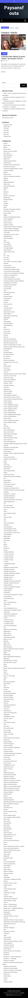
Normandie (6, 687)
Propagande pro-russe (9, 765)
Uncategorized (7, 914)
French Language (8, 403)
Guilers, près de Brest (9, 457)
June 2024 (6, 130)
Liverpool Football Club (9, 616)
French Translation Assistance (11, 420)
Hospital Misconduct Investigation (12, 476)
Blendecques (7, 197)
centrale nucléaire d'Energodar (11, 228)
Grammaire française (9, 449)
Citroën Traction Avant (9, 252)
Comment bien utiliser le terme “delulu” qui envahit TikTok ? (13, 58)
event (5, 364)
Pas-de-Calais (7, 730)
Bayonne (6, 180)
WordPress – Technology (10, 958)
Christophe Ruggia (8, 248)
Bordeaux (6, 203)
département (7, 317)
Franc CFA (6, 387)
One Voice (6, 709)
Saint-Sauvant (7, 827)
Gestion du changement (9, 441)
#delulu (4, 53)
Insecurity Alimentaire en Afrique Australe (14, 490)
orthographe (7, 714)
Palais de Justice (8, 718)
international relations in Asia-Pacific (13, 499)
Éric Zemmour (7, 356)
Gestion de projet (8, 439)
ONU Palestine (7, 710)
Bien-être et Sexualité (9, 195)
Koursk (5, 546)
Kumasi (5, 550)
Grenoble (6, 455)
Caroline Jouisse (8, 223)
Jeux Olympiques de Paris (10, 530)
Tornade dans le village (9, 892)
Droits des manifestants (10, 339)
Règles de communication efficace (12, 786)
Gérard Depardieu (8, 436)
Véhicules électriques (9, 927)
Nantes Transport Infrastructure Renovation (14, 668)
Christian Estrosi (8, 246)
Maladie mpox (7, 631)
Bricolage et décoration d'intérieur (12, 209)
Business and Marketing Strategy (12, 217)
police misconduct (8, 745)
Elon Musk (6, 350)
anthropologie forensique (10, 161)
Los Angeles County (9, 621)
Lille (5, 606)
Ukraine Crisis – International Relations (13, 908)
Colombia (6, 263)
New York (6, 674)
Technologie (7, 877)
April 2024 (6, 134)
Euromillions (7, 358)
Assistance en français (9, 166)
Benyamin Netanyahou (9, 186)
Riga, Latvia (6, 805)
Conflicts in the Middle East (10, 275)
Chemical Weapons (8, 238)
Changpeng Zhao (8, 236)
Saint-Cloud (6, 819)
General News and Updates (10, 434)
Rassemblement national (10, 774)
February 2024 (7, 136)
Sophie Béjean (7, 865)
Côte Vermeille (7, 288)
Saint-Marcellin (7, 823)
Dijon (5, 327)
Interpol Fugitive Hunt (9, 501)
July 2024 (6, 128)
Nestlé (5, 670)
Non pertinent (7, 683)
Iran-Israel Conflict (8, 505)
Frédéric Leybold (8, 391)
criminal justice (7, 298)
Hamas (5, 463)
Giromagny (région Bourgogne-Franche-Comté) (15, 443)
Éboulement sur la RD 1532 (10, 341)
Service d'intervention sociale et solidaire (14, 846)
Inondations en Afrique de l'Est (11, 488)
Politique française (8, 751)
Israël (5, 511)
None (5, 685)
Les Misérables (8, 596)
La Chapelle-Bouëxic (9, 552)
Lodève (5, 618)
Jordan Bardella (7, 534)
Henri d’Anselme (8, 466)
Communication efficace (10, 267)
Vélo (5, 929)
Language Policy (8, 579)
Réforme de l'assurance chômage (12, 780)
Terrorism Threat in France (10, 883)
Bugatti (5, 215)
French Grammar (8, 401)
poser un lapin (7, 759)
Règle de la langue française (11, 782)
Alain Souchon (7, 149)
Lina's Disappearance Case (10, 608)
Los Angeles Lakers (9, 623)
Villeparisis (6, 933)
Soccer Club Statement (9, 861)
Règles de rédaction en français (12, 790)
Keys (5, 542)
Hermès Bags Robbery (9, 470)
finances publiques (8, 381)
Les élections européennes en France (13, 594)
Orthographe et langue (9, 716)
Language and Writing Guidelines (12, 573)
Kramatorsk (6, 548)
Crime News (7, 294)
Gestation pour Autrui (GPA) (10, 437)
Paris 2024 (6, 726)
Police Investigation (9, 743)
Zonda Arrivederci (8, 982)
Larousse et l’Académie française (12, 587)
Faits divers (7, 368)
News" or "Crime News (9, 676)
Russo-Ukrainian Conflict (10, 815)
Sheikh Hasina (7, 852)
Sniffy (5, 860)
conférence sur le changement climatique (14, 273)
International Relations (9, 497)
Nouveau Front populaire (10, 693)
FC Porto (6, 372)
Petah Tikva (6, 740)
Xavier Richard (7, 976)
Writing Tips (7, 974)
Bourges (6, 205)
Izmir (5, 515)
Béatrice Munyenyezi (9, 182)
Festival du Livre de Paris (10, 375)
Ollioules (6, 703)
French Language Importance (11, 406)
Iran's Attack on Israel (9, 507)
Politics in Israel (8, 749)
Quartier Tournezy (8, 769)
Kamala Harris (7, 536)
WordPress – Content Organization (12, 956)
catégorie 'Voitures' (8, 224)
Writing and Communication (10, 972)
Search (4, 82)
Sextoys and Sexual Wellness (11, 848)
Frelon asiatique (8, 393)
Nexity (5, 678)
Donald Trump (7, 333)
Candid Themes (18, 995)
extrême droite (7, 366)
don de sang (7, 331)
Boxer (5, 207)
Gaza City (6, 426)
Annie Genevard (7, 157)
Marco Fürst (7, 643)
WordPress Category (9, 960)
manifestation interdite (9, 637)
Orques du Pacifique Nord (10, 712)
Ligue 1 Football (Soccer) (10, 602)
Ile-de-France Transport (9, 484)
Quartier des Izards (8, 767)
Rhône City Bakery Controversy (11, 803)
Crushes (6, 302)
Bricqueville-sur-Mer (9, 211)
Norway (5, 689)
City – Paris (6, 255)
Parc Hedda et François (9, 722)
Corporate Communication (10, 285)
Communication (7, 265)
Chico (5, 240)
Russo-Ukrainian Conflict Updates (12, 817)
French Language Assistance (11, 405)
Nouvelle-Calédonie (8, 697)
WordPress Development (10, 966)
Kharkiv (5, 544)
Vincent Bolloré (7, 937)
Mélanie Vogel (7, 650)
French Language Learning (10, 408)
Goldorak (6, 445)
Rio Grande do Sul (8, 807)
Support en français (8, 873)
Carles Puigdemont (8, 219)
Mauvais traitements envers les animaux (14, 649)
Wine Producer (7, 949)
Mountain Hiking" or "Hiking (10, 660)
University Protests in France (11, 916)
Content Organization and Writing (12, 279)
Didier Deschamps (8, 323)
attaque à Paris (7, 174)
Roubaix (6, 809)
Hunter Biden (7, 482)
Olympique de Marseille (10, 705)
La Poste (6, 561)
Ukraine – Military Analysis (10, 904)
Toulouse (6, 894)
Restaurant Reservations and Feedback (13, 802)
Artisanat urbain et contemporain (12, 164)
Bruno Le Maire (7, 213)
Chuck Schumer (7, 250)
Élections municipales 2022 (10, 343)
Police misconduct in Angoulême (12, 747)
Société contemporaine (9, 863)
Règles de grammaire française (11, 788)
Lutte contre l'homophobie (10, 625)
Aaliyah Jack (7, 145)
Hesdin (5, 472)
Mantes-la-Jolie (8, 639)
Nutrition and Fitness (9, 699)
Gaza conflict (7, 428)
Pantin (5, 720)
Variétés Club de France (10, 923)
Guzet (5, 461)
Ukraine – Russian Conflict (10, 906)
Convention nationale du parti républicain (14, 281)
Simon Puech (7, 854)
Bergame (6, 188)
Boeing (5, 201)
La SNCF (6, 565)
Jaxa (5, 519)
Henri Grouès (7, 468)
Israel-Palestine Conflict (10, 513)
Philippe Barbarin (8, 741)
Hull (5, 478)
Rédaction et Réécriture (9, 778)
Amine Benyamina (8, 155)
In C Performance (8, 486)
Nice (5, 680)
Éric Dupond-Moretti (9, 354)
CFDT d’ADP (7, 232)
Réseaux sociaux (8, 798)
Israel (5, 509)
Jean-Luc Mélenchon (9, 523)
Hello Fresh (6, 465)
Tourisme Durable (8, 896)
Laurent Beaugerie (8, 588)
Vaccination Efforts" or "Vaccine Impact (13, 920)
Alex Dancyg (7, 153)
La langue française (8, 558)
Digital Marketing (8, 325)
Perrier (5, 736)
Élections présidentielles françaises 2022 (14, 346)
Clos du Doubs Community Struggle (12, 261)
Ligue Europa (7, 604)
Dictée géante (7, 321)
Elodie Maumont (8, 348)
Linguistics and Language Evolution (12, 610)
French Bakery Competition (10, 395)
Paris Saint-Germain (9, 728)
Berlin (5, 190)
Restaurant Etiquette (9, 800)
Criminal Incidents (8, 296)
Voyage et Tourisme (9, 947)
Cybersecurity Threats (9, 312)
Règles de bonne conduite (10, 784)
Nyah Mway (6, 701)
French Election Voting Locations (12, 397)
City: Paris (6, 257)
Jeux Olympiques (8, 527)
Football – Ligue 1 (8, 383)
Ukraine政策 (7, 912)
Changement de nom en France (11, 234)
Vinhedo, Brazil (7, 939)
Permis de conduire (8, 734)
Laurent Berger (7, 590)
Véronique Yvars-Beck (9, 931)
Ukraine (5, 902)
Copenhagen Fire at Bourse (10, 283)
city (4, 254)
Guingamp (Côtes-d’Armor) (10, 459)
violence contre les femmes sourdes (13, 941)
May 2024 (6, 132)
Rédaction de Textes (9, 776)
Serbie (5, 842)
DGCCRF (6, 319)
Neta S (5, 672)
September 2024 (8, 125)
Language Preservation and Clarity (12, 581)
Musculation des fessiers (10, 662)
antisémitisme (7, 163)
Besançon (6, 192)
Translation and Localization (11, 898)
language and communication (11, 567)
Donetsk (6, 335)
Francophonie (7, 389)
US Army (6, 918)
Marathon (6, 641)
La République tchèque (9, 563)
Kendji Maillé (7, 538)
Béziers (6, 194)
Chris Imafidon (7, 244)
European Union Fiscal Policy (11, 362)
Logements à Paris (8, 619)
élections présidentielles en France (12, 344)
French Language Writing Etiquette (12, 414)
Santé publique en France (10, 834)
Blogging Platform (8, 199)
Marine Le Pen (7, 645)
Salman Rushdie (8, 829)
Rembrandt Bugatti (8, 792)
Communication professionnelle (12, 271)
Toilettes (6, 891)
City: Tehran (6, 259)
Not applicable (7, 691)
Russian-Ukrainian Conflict (10, 811)
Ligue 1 (5, 600)
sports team (7, 867)
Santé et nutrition (8, 832)
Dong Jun (6, 337)
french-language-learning (10, 422)
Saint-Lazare (7, 821)
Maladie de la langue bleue (10, 629)
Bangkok (6, 178)
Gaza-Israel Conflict (8, 432)
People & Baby (7, 732)
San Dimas (6, 830)
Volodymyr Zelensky (9, 945)
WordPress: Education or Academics (13, 970)
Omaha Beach (7, 707)
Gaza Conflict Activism (9, 430)
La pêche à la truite (8, 559)
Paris (5, 724)
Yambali (5, 978)
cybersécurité (7, 310)
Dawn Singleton (7, 314)
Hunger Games (7, 480)
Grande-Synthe (7, 451)
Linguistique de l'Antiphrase (10, 614)
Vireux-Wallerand (8, 943)
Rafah (5, 771)
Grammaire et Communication (11, 447)
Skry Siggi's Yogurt (8, 858)
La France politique (8, 556)
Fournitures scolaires (9, 385)
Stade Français (7, 869)
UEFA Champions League (10, 900)
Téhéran (6, 881)
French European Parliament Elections (13, 399)
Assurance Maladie (8, 170)
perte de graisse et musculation (12, 738)
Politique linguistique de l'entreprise (13, 753)
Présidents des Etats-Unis (10, 761)
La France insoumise (9, 554)
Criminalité (6, 300)
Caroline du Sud (7, 221)
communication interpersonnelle (12, 269)
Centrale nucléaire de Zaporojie (11, 230)
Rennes (5, 796)
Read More (3, 71)
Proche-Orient (7, 763)
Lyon (5, 627)
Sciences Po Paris (8, 836)
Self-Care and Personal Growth (11, 840)
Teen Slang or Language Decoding (12, 879)
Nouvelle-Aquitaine (8, 695)
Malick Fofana (7, 633)
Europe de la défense (9, 360)
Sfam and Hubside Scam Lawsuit (12, 850)
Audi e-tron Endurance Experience (12, 176)
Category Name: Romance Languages (13, 226)
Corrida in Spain (7, 286)
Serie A (5, 844)
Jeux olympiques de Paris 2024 (12, 532)
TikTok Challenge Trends (10, 889)
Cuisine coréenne (8, 304)
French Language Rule (9, 410)
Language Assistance (9, 575)
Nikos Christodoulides (9, 681)
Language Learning (8, 577)
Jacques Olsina (7, 517)
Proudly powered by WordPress (12, 993)
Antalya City (6, 159)
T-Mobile (6, 875)
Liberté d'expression (9, 598)
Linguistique (7, 612)
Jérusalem (6, 525)
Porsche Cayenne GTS (9, 755)
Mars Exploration (8, 647)
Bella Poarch (7, 184)
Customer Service (8, 308)
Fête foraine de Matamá (10, 379)
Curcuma (6, 306)
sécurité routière (8, 838)
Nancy (5, 664)
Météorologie (7, 654)
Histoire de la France (9, 474)
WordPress (6, 954)
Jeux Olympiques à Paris (10, 528)
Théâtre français (8, 885)
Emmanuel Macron (8, 352)
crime (5, 290)
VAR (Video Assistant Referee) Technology (14, 922)
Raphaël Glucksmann (9, 772)
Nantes (5, 666)
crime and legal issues (9, 292)
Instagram (6, 492)
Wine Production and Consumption (12, 951)
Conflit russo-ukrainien (9, 277)
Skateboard (6, 856)
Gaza (5, 424)
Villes (5, 935)
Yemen (5, 980)
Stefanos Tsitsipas (8, 871)
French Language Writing (10, 412)
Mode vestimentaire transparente (12, 656)
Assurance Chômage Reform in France (13, 168)
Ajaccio (5, 147)
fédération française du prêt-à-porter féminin (15, 374)
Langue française (8, 585)
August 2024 (7, 126)
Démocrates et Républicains (11, 315)
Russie (5, 813)
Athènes (6, 172)
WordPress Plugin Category (11, 968)
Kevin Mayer (7, 540)
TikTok (5, 887)
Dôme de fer (7, 329)
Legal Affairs (7, 592)
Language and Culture (9, 569)
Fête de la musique (8, 377)
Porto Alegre (7, 757)
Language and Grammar (9, 571)
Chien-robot (6, 242)
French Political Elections (10, 416)
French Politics (7, 418)
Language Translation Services (11, 583)
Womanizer (6, 952)
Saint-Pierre (7, 825)
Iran (4, 503)
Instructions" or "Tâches (9, 494)
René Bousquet (7, 794)
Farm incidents (7, 370)
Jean (5, 521)
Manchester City (8, 635)
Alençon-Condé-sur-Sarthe (10, 151)
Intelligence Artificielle (9, 496)
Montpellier (6, 658)
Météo (5, 652)
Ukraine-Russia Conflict (9, 910)
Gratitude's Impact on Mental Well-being (14, 453)
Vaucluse (6, 925)
